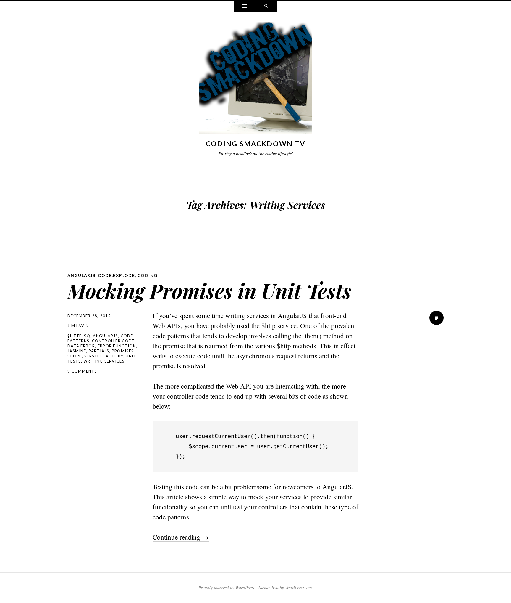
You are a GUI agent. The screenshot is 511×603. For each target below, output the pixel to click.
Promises (123, 351)
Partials (99, 351)
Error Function (117, 346)
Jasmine (76, 351)
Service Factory (103, 356)
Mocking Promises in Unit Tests (209, 290)
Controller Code (113, 341)
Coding (147, 275)
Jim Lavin (78, 325)
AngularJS (81, 275)
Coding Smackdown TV (255, 143)
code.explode (116, 275)
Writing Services (103, 361)
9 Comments (82, 371)
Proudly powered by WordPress (226, 588)
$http (74, 335)
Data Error (81, 346)
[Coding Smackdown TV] (255, 79)
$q (87, 335)
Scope (74, 356)
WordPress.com (298, 588)
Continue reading (181, 537)
